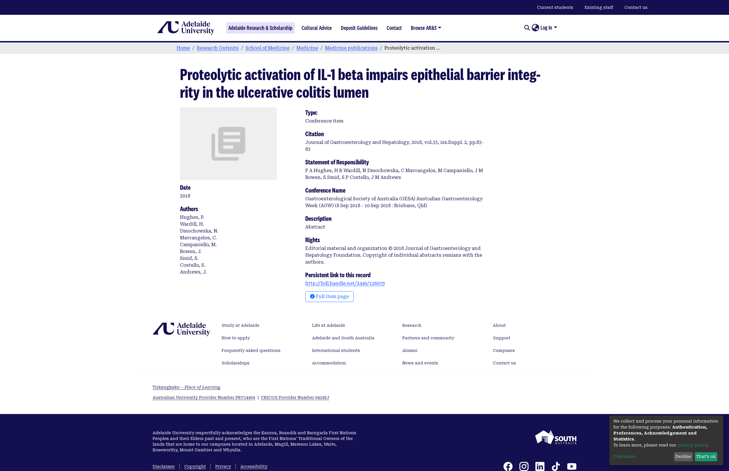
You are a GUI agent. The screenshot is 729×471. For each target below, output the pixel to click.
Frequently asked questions (251, 350)
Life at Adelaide (328, 325)
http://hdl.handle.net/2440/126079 (345, 283)
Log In (546, 27)
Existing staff (599, 7)
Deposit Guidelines (359, 28)
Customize (624, 456)
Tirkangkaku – (186, 387)
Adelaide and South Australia (343, 338)
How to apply (236, 338)
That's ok (706, 456)
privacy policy (692, 445)
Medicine (307, 48)
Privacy (223, 466)
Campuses (504, 350)
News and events (420, 363)
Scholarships (235, 363)
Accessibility (253, 466)
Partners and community (428, 338)
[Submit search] (527, 28)
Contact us (636, 7)
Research (411, 325)
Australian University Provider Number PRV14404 (204, 397)
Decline (683, 456)
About (499, 325)
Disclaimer (164, 466)
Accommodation (329, 363)
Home (183, 48)
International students (336, 350)
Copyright (195, 466)
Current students (555, 7)
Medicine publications (351, 48)
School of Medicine (267, 48)
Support (501, 338)
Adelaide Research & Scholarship (260, 28)
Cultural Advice (317, 28)
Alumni (409, 350)
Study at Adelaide (240, 325)
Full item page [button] (332, 296)
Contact (394, 28)
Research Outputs (218, 48)
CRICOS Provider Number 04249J (295, 397)
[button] (535, 28)
